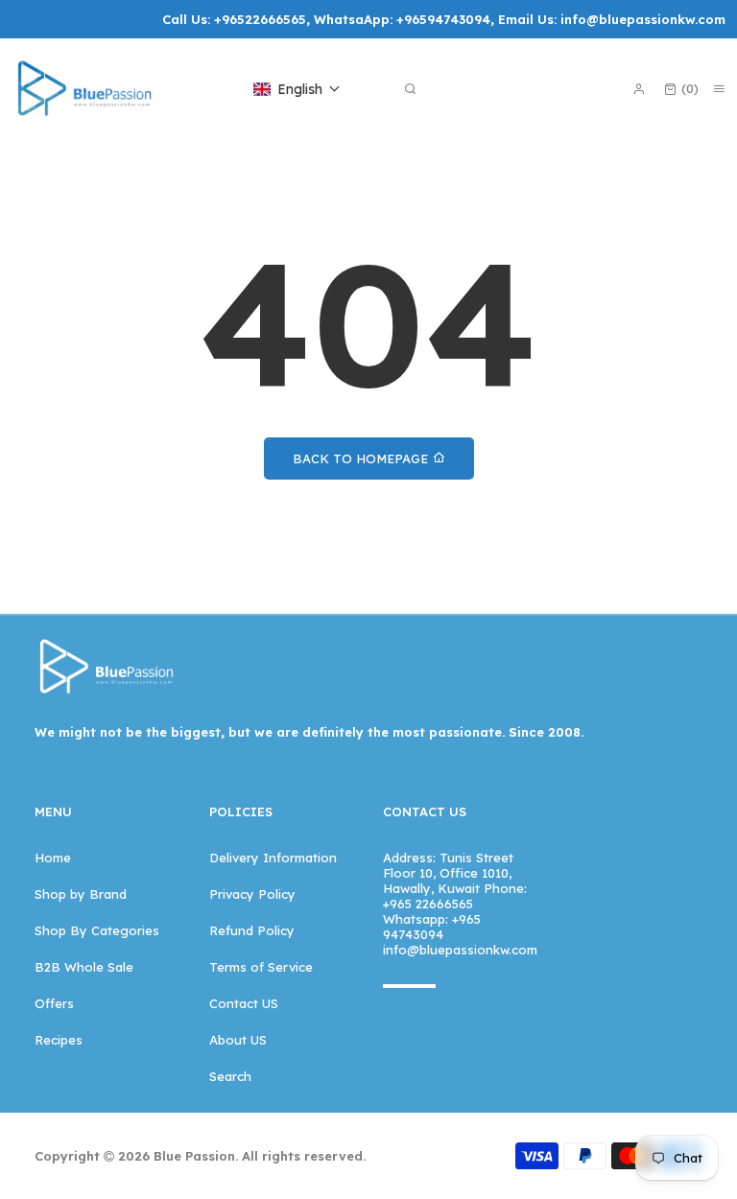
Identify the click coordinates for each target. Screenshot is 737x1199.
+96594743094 (443, 19)
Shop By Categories (97, 930)
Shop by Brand (81, 894)
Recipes (59, 1039)
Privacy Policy (252, 894)
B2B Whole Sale (84, 967)
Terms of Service (261, 967)
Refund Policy (252, 930)
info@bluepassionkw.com (642, 19)
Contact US (243, 1003)
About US (238, 1039)
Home (53, 857)
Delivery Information (273, 857)
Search (230, 1076)
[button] (297, 89)
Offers (54, 1003)
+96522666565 (260, 19)
